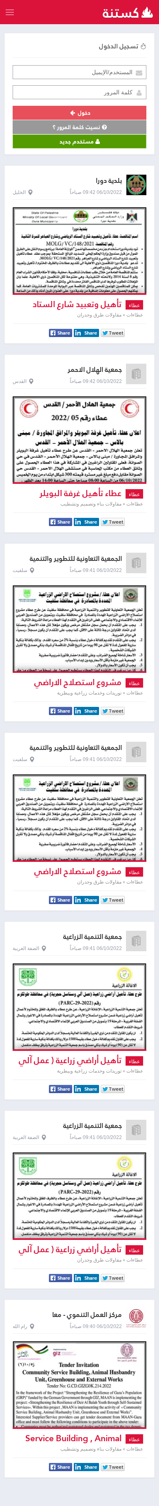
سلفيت (20, 570)
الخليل (19, 192)
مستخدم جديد (77, 141)
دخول (83, 112)
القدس (19, 381)
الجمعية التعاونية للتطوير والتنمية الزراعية (76, 562)
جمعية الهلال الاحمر (95, 369)
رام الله (20, 1326)
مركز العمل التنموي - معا (87, 1314)
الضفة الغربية (26, 948)
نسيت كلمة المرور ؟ (77, 127)
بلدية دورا (109, 180)
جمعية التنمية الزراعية (92, 936)
